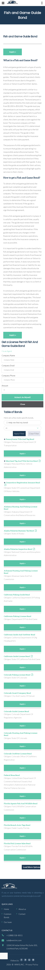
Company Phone (8, 375)
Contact (22, 914)
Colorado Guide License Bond (16, 711)
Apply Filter (19, 433)
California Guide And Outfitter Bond (19, 635)
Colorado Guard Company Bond (17, 693)
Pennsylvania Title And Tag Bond (20, 439)
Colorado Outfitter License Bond (18, 754)
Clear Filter (34, 433)
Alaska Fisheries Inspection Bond (18, 549)
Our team (8, 922)
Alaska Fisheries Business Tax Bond (19, 531)
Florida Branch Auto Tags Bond (17, 825)
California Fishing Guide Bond (17, 595)
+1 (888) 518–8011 (14, 935)
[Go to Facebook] (21, 959)
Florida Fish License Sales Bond (17, 843)
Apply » (12, 52)
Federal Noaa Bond (12, 775)
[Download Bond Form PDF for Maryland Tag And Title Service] (40, 461)
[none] (3, 3)
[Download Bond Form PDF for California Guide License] (32, 656)
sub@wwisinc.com (14, 940)
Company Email (8, 365)
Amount (5, 385)
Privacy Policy (32, 964)
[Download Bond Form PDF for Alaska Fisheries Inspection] (34, 549)
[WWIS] (12, 2)
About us (22, 909)
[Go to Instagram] (33, 959)
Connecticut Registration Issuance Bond (23, 483)
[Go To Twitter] (25, 959)
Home (6, 909)
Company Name (8, 355)
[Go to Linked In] (29, 959)
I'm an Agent (7, 351)
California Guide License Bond (17, 656)
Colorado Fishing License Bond (17, 675)
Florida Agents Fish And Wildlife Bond (20, 804)
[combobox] (22, 428)
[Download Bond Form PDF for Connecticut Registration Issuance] (5, 485)
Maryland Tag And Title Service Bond (22, 461)
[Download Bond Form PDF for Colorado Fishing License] (32, 675)
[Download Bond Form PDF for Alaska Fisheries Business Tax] (36, 531)
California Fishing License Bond (17, 616)
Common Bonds (7, 915)
